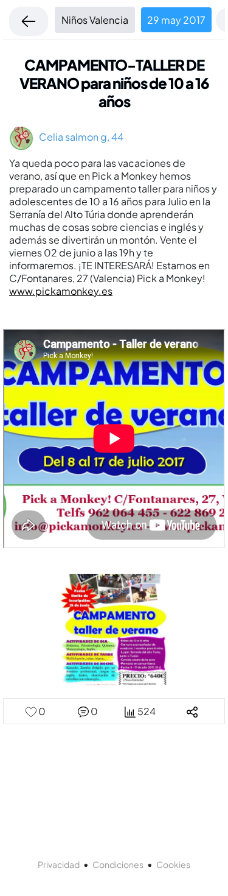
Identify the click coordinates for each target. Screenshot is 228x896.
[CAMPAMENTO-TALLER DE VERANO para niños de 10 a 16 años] (114, 628)
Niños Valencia (94, 19)
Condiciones (117, 864)
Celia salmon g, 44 (78, 136)
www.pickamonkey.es (60, 290)
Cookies (173, 864)
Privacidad (59, 864)
